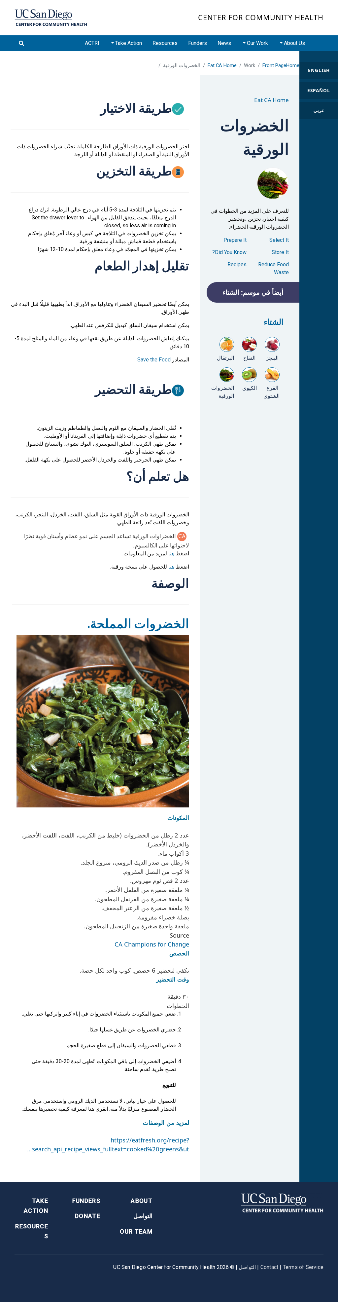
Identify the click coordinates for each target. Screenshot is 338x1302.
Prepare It (235, 240)
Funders (197, 43)
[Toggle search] (21, 43)
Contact (269, 1267)
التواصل (142, 1215)
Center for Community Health (260, 17)
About (141, 1200)
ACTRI (92, 43)
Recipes (237, 264)
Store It (280, 252)
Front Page (274, 65)
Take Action (36, 1205)
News (224, 43)
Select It (279, 240)
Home (292, 65)
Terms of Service (303, 1267)
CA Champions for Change (152, 944)
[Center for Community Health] (282, 1202)
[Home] (51, 17)
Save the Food (154, 359)
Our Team (136, 1231)
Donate (87, 1215)
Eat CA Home (222, 65)
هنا (171, 553)
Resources (165, 43)
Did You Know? (229, 252)
